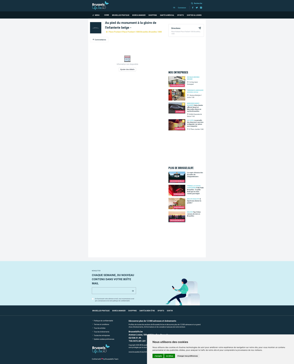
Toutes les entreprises (101, 335)
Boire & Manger (139, 15)
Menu (97, 15)
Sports (180, 15)
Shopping (152, 15)
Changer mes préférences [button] (187, 356)
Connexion (182, 8)
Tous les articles (99, 328)
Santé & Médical (167, 15)
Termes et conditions (101, 324)
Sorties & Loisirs (194, 15)
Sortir (170, 311)
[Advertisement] (127, 106)
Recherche (198, 3)
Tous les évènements (101, 332)
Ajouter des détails (127, 69)
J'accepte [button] (158, 356)
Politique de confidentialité (103, 321)
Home (106, 15)
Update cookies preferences (103, 339)
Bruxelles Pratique (120, 15)
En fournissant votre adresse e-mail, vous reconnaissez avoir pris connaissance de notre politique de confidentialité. (114, 300)
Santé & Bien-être (147, 311)
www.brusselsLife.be (136, 352)
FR (174, 8)
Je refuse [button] (169, 356)
